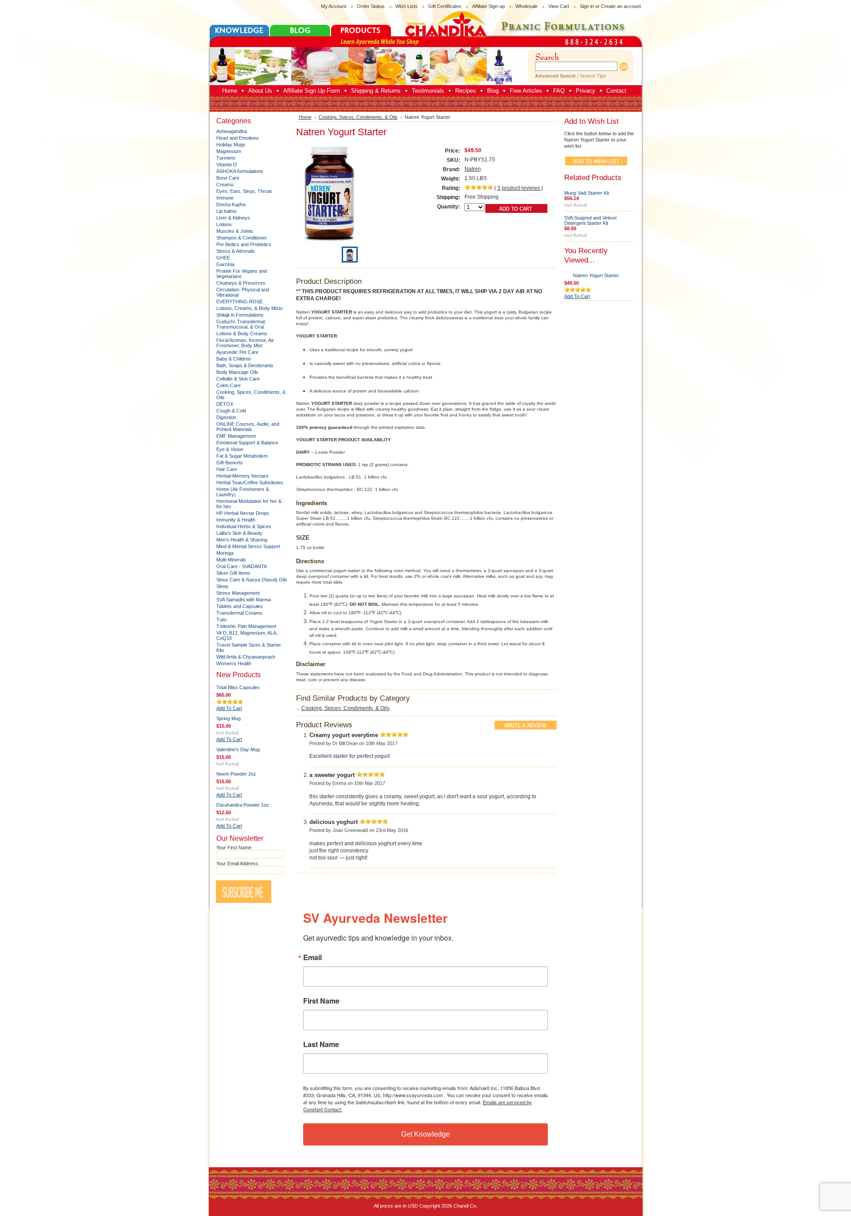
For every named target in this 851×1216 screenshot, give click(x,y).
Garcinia (225, 264)
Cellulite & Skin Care (238, 378)
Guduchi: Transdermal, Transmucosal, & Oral (241, 324)
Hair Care (226, 469)
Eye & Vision (229, 449)
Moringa (225, 553)
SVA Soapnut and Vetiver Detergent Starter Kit (590, 220)
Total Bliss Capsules (238, 687)
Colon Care (228, 385)
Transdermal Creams (239, 613)
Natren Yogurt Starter (596, 275)
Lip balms (226, 211)
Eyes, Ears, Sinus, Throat (244, 191)
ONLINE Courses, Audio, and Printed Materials (247, 426)
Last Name (321, 1044)
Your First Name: (234, 847)
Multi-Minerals (231, 559)
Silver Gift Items (233, 573)
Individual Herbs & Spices (243, 526)
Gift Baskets (229, 462)
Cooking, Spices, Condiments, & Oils (358, 117)
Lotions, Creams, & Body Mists (249, 308)
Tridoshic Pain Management (246, 626)
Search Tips (593, 75)
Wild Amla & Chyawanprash (245, 656)
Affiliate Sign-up (488, 6)
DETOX (224, 404)
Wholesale (526, 6)
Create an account (621, 6)
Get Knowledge (425, 1134)
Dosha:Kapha (231, 204)
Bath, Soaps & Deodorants (244, 365)
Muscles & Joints (234, 231)
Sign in (587, 6)
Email (312, 957)
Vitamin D (226, 164)
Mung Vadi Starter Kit (586, 193)
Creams (225, 184)
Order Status (371, 6)
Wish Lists (406, 6)
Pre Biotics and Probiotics (243, 244)
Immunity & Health (235, 519)
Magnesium (228, 151)
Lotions (224, 224)
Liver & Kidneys (233, 217)
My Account (333, 6)
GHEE (223, 257)
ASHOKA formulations (239, 171)
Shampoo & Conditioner (241, 237)
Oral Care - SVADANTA (241, 566)
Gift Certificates (444, 6)
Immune (225, 197)
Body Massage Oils (237, 372)
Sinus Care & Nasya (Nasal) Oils (251, 579)
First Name (321, 1000)
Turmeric (226, 158)
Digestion (226, 417)
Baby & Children (233, 358)
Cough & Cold (231, 410)
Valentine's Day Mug (238, 749)
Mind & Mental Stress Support (248, 546)
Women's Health (233, 663)
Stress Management (238, 593)
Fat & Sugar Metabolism (242, 456)
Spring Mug (228, 718)
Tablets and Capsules (239, 606)
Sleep (222, 586)
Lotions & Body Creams (241, 333)
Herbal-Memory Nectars (242, 476)
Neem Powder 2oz (236, 774)
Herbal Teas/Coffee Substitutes (249, 482)
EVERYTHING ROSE (239, 301)
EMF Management (236, 436)
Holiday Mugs (231, 144)
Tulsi (221, 619)
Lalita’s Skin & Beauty (239, 533)
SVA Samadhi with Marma (243, 599)
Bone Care (227, 177)
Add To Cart (229, 708)
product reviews (519, 188)
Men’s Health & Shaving (241, 539)
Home (305, 117)
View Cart (558, 6)
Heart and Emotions (237, 138)
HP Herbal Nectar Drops (242, 513)
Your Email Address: (237, 863)
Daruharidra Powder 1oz (242, 805)
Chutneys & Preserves (240, 283)
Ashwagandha (231, 131)
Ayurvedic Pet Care (237, 352)
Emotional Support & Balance (247, 442)
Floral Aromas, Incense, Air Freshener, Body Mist (245, 342)
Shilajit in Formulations (240, 315)
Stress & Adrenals (235, 251)
